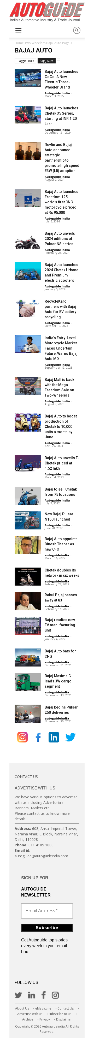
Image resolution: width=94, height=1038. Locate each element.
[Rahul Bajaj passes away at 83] (28, 601)
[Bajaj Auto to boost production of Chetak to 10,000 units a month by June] (28, 423)
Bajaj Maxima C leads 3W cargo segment (58, 681)
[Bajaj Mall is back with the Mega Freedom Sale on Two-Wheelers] (28, 386)
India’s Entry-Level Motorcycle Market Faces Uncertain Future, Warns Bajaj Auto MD (61, 348)
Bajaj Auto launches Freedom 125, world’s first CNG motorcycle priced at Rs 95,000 (61, 202)
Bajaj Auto (53, 43)
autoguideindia (57, 555)
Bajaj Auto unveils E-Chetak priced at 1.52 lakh (62, 463)
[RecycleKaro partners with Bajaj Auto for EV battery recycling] (28, 308)
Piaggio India (25, 61)
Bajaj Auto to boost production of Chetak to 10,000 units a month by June (61, 426)
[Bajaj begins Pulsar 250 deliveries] (28, 714)
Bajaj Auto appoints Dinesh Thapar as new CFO (61, 544)
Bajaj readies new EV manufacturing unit (60, 625)
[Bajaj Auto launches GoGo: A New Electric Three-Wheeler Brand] (28, 78)
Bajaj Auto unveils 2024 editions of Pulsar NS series (60, 238)
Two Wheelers (35, 43)
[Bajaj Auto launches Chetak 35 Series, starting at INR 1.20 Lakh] (28, 114)
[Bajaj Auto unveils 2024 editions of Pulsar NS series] (28, 240)
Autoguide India (57, 93)
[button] (18, 30)
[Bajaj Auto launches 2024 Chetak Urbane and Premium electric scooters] (28, 271)
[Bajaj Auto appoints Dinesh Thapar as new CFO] (28, 545)
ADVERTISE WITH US (35, 788)
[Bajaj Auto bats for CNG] (28, 657)
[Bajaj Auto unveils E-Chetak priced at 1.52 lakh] (28, 464)
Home (19, 43)
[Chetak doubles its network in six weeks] (28, 577)
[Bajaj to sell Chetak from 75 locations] (28, 496)
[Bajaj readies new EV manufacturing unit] (28, 626)
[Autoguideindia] (47, 12)
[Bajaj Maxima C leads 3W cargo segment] (28, 682)
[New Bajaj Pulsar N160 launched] (28, 520)
